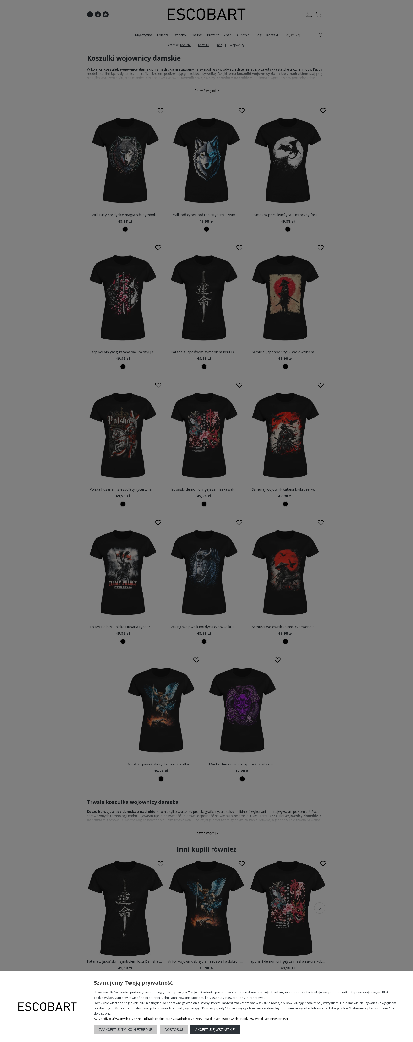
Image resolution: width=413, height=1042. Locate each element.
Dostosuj (174, 1029)
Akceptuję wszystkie (215, 1029)
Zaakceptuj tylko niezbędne (125, 1029)
